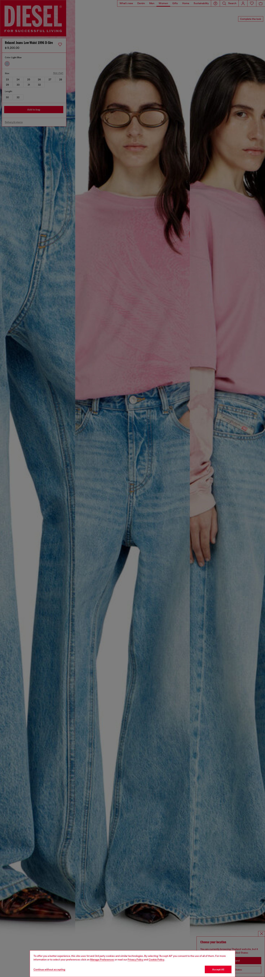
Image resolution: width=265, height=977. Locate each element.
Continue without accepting (49, 969)
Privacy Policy (135, 959)
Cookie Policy (156, 959)
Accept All (218, 969)
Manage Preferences (102, 959)
